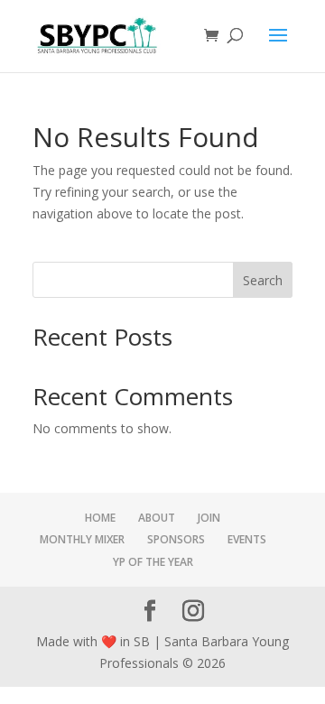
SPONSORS (176, 539)
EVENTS (247, 539)
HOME (100, 517)
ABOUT (156, 517)
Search (263, 280)
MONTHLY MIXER (82, 539)
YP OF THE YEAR (153, 562)
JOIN (209, 517)
